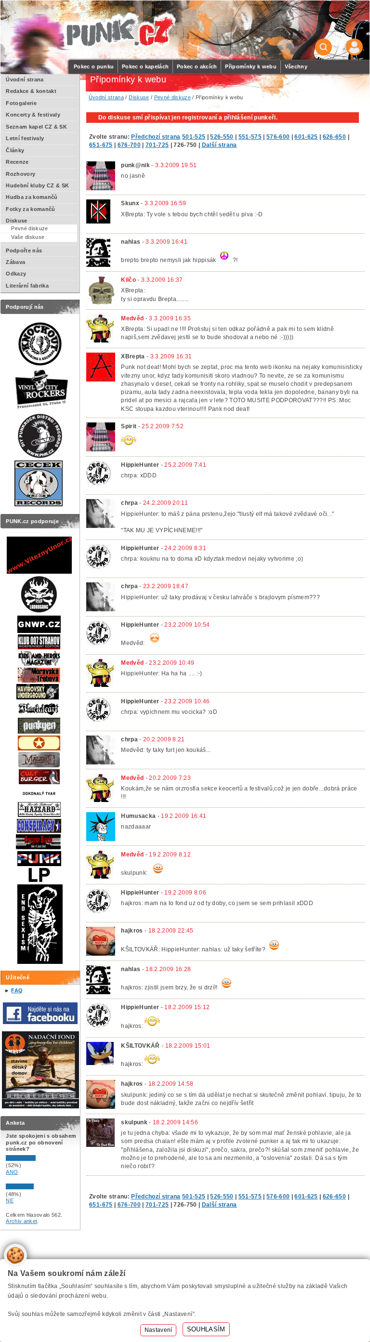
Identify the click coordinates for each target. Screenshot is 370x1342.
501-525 (193, 136)
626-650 (334, 136)
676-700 (129, 145)
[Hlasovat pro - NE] (35, 1187)
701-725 (157, 145)
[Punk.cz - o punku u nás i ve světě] (119, 31)
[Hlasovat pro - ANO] (35, 1159)
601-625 (305, 136)
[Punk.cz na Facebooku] (40, 1022)
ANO (12, 1172)
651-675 (100, 145)
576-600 (278, 136)
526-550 (221, 136)
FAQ (17, 990)
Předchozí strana (155, 136)
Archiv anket (21, 1221)
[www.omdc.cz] (40, 1106)
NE (9, 1200)
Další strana (219, 145)
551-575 (250, 136)
